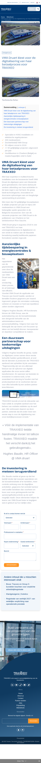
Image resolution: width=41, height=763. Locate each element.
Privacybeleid (20, 738)
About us (20, 696)
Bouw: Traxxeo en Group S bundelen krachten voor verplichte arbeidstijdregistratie (20, 586)
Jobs (20, 703)
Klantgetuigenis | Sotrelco (17, 594)
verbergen (21, 107)
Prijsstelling (20, 705)
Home (20, 693)
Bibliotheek (20, 708)
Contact (20, 698)
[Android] (22, 730)
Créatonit (21, 742)
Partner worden (20, 700)
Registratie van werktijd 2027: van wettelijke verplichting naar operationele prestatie (20, 601)
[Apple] (18, 730)
